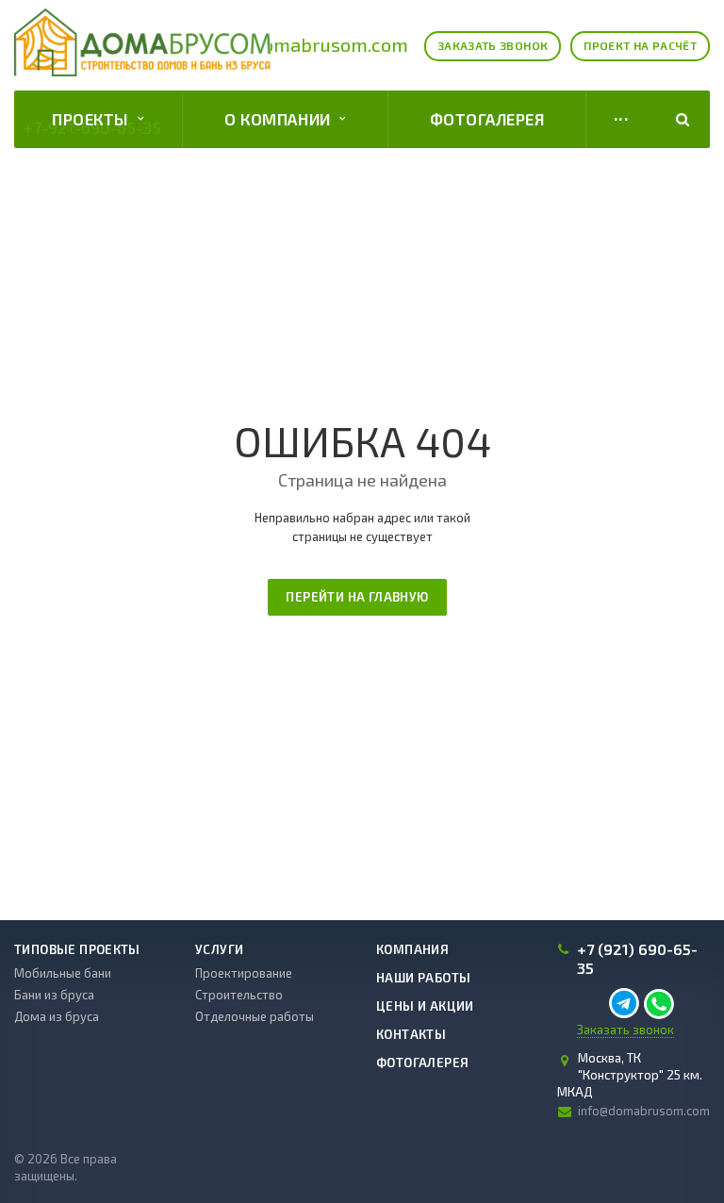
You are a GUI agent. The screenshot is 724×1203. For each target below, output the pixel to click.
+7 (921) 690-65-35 (637, 958)
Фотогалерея (487, 118)
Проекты (95, 118)
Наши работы (423, 977)
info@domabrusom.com (307, 44)
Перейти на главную (357, 596)
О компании (281, 118)
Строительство (239, 994)
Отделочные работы (254, 1016)
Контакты (411, 1034)
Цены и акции (425, 1005)
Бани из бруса (54, 994)
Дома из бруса (56, 1016)
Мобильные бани (62, 973)
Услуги (219, 949)
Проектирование (243, 973)
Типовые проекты (77, 949)
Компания (412, 949)
